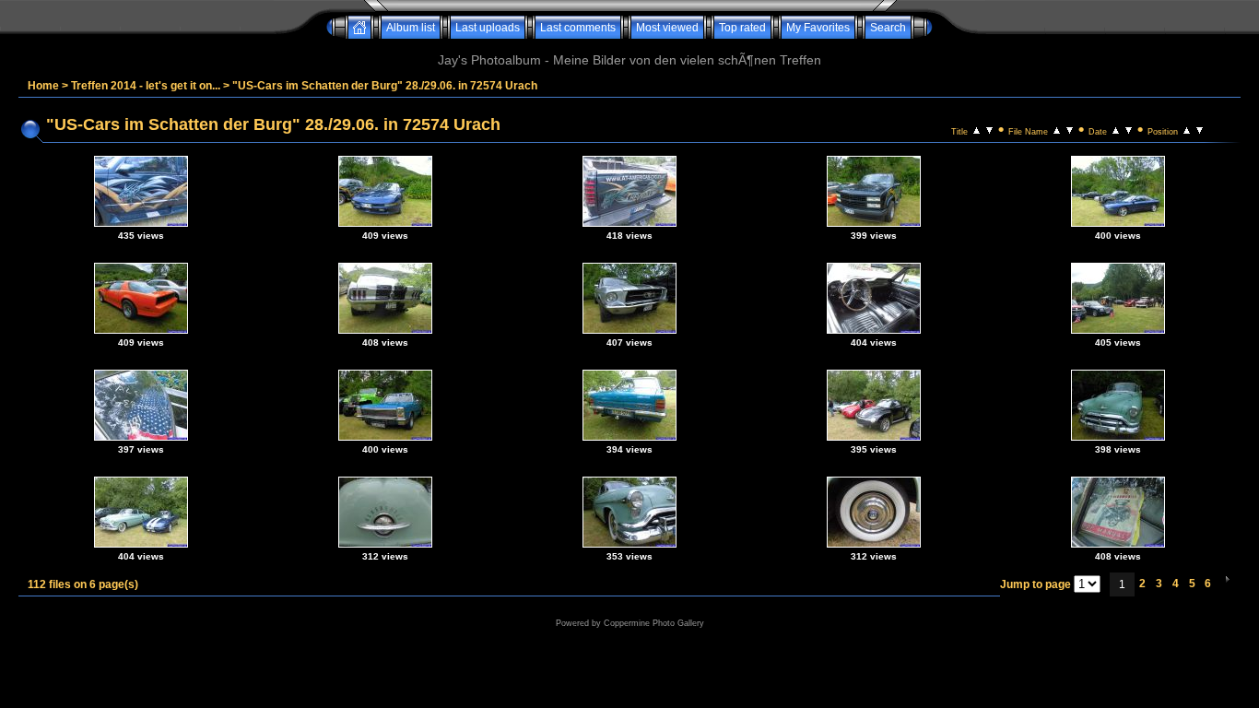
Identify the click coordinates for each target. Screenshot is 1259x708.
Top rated (742, 27)
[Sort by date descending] (1128, 129)
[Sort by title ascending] (976, 129)
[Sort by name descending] (1069, 129)
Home (43, 85)
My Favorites (818, 27)
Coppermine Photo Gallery (654, 623)
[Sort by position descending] (1199, 129)
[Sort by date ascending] (1116, 129)
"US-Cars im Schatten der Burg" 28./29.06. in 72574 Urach (384, 85)
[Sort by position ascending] (1187, 129)
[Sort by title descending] (989, 129)
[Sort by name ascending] (1057, 129)
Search (888, 27)
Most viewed (667, 27)
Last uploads (487, 27)
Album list (410, 27)
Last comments (578, 27)
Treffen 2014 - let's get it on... (145, 85)
